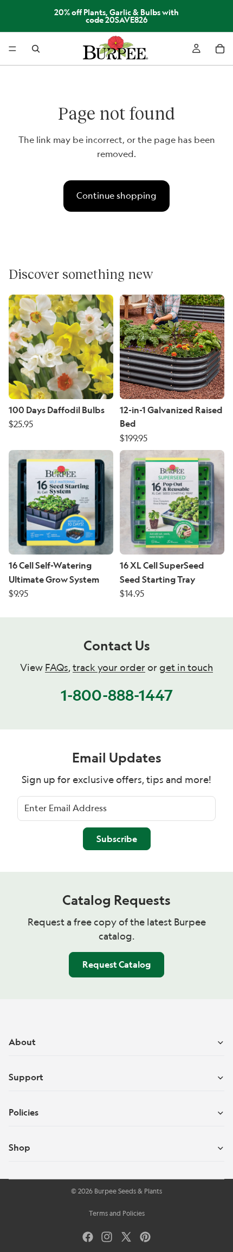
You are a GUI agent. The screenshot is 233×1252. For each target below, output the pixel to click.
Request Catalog (116, 964)
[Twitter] (126, 1236)
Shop (19, 1147)
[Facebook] (87, 1236)
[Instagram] (106, 1236)
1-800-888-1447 (117, 695)
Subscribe (116, 838)
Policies (23, 1112)
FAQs (56, 667)
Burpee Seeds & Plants (128, 1191)
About (22, 1041)
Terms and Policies (117, 1213)
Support (26, 1077)
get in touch (186, 667)
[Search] (36, 49)
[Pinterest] (145, 1236)
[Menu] (12, 48)
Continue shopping (116, 195)
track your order (109, 667)
